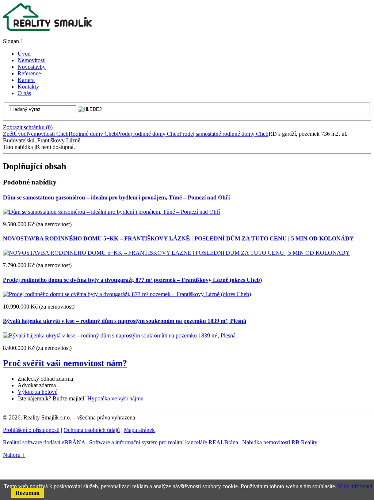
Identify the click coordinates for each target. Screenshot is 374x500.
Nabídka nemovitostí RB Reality (279, 442)
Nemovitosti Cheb (48, 134)
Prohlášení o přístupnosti (31, 430)
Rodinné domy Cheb (93, 134)
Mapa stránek (139, 430)
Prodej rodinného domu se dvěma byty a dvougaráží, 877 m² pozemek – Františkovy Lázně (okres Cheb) (132, 280)
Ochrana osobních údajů (92, 430)
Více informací (355, 486)
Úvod (20, 134)
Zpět (8, 134)
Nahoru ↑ (14, 455)
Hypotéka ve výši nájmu (115, 398)
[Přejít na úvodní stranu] (47, 29)
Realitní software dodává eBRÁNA (44, 442)
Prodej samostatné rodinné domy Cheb (223, 134)
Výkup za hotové (37, 392)
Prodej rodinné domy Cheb (148, 134)
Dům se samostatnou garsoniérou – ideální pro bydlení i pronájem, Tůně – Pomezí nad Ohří (116, 197)
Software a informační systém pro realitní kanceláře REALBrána (163, 442)
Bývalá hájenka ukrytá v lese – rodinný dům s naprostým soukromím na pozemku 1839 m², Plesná (124, 321)
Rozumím (27, 493)
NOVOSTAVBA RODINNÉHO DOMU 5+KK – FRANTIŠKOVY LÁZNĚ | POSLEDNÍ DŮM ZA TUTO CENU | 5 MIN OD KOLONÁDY (178, 238)
